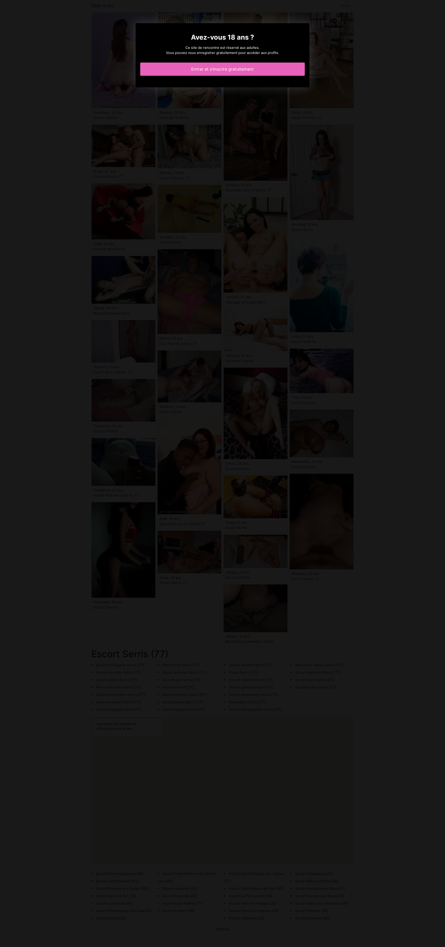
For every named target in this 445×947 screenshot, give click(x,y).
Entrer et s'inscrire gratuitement (222, 69)
